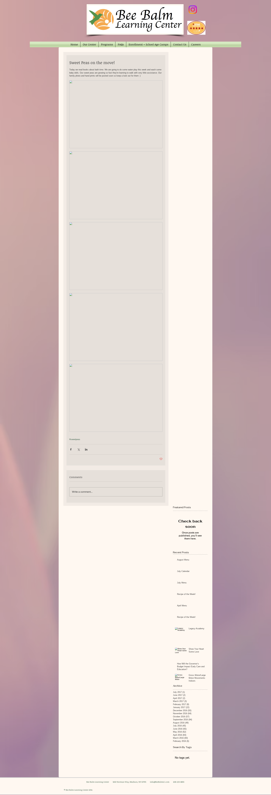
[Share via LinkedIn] (86, 449)
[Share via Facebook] (70, 449)
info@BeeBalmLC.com (159, 782)
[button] (89, 44)
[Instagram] (192, 9)
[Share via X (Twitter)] (78, 449)
